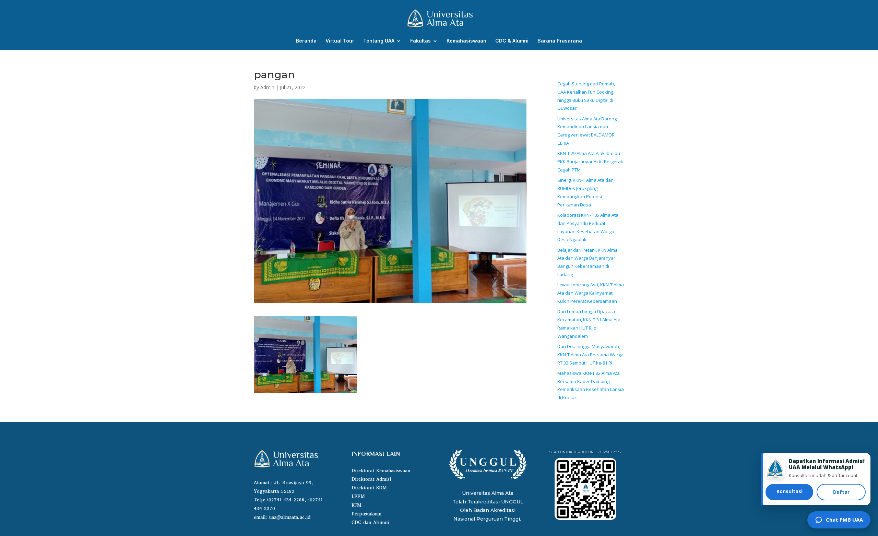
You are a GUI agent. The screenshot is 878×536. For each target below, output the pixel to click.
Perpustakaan (366, 514)
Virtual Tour (339, 41)
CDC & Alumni (512, 41)
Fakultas (420, 41)
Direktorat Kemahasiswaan (381, 470)
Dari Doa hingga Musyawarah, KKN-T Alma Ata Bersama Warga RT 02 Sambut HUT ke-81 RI (590, 354)
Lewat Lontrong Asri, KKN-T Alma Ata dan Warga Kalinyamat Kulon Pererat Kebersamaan (590, 293)
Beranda (306, 41)
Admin (267, 87)
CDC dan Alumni (370, 522)
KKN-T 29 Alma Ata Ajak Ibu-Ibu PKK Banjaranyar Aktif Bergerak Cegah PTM (590, 161)
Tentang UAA (378, 41)
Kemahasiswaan (466, 41)
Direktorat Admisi (371, 479)
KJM (356, 505)
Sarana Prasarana (559, 41)
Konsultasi (789, 491)
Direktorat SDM (369, 488)
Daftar (841, 492)
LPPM (358, 496)
